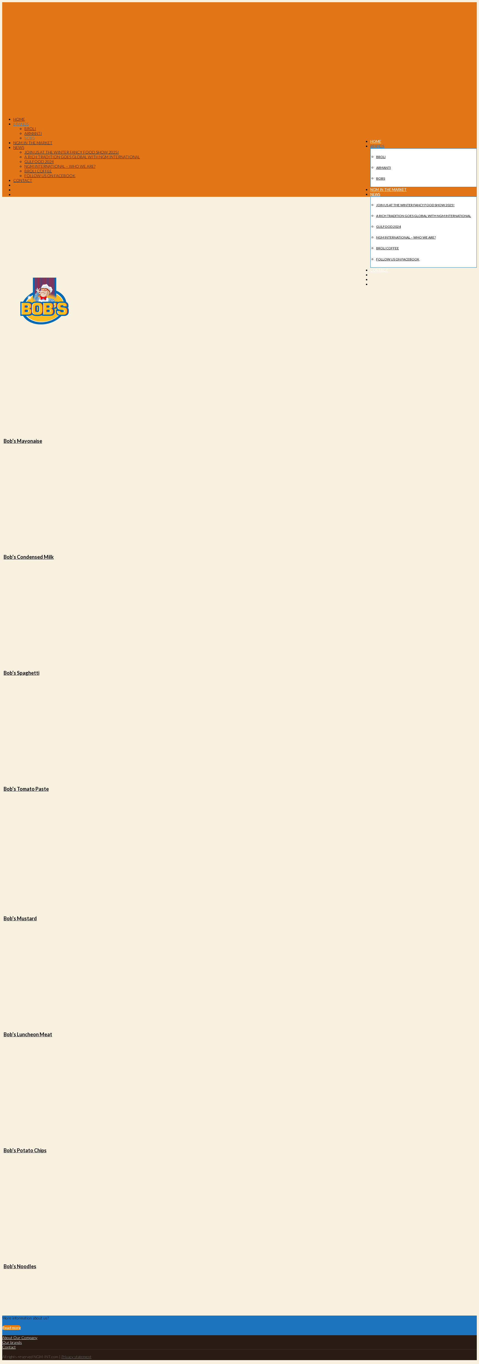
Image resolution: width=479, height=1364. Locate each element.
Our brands (12, 1342)
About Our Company (19, 1337)
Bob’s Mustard (20, 918)
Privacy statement (76, 1356)
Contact (9, 1347)
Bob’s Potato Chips (25, 1150)
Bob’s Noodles (20, 1266)
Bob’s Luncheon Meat (28, 1034)
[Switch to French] (372, 279)
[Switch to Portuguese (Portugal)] (372, 284)
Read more (11, 1327)
